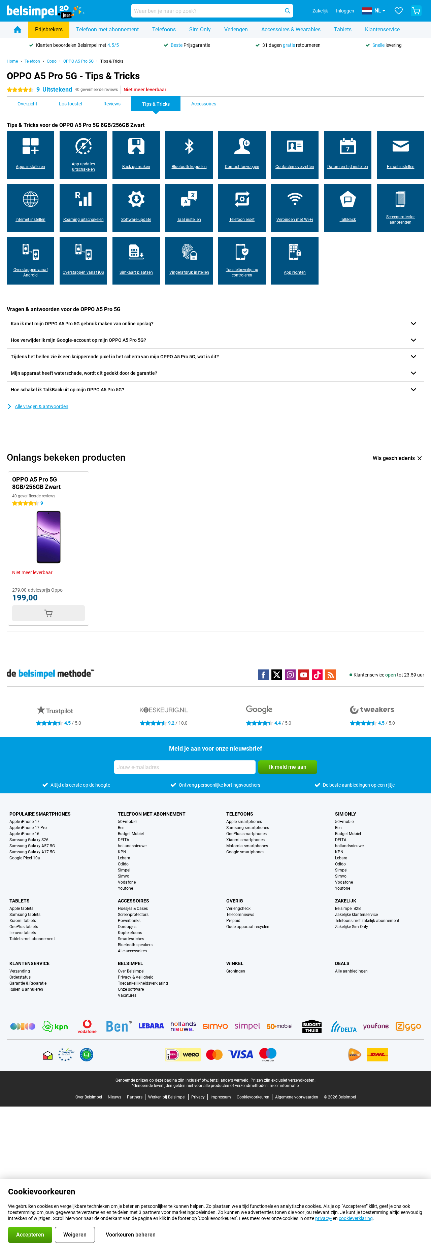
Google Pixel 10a (24, 858)
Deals (342, 963)
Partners (134, 1097)
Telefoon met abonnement (107, 29)
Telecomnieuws (240, 914)
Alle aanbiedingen (351, 971)
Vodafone (127, 882)
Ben (121, 827)
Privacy (198, 1097)
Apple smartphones (244, 821)
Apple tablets (21, 908)
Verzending (19, 971)
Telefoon (32, 61)
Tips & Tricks (111, 61)
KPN (122, 852)
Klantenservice (382, 29)
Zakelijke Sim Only (351, 926)
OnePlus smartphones (246, 833)
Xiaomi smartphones (245, 839)
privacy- (323, 1218)
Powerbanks (129, 920)
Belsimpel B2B (348, 908)
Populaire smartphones (40, 814)
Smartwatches (131, 938)
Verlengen (236, 29)
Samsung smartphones (247, 827)
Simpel (124, 870)
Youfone (125, 888)
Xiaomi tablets (22, 920)
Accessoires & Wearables (291, 29)
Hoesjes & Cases (133, 908)
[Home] (17, 30)
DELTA (123, 839)
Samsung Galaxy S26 (28, 839)
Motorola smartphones (247, 846)
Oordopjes (127, 926)
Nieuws (114, 1097)
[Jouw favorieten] (399, 11)
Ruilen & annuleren (26, 989)
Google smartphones (245, 852)
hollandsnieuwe (132, 846)
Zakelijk (345, 900)
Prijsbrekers (49, 29)
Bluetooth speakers (135, 945)
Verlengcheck (238, 908)
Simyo (123, 876)
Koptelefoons (130, 932)
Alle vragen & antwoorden (41, 406)
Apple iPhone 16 (24, 833)
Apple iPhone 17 (24, 821)
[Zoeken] (287, 10)
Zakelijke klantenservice (356, 914)
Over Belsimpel (131, 971)
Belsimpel (130, 963)
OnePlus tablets (23, 926)
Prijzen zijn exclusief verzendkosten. (283, 1080)
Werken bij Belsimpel (167, 1097)
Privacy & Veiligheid (136, 977)
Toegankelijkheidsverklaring (143, 983)
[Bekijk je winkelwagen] (416, 11)
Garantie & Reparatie (27, 983)
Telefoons (164, 29)
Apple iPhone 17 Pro (28, 827)
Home (12, 61)
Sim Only (200, 29)
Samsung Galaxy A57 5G (32, 846)
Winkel (234, 963)
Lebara (124, 858)
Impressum (220, 1097)
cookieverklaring (356, 1218)
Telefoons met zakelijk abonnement (367, 920)
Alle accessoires (132, 951)
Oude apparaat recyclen (247, 926)
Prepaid (233, 920)
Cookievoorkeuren (253, 1097)
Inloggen (345, 10)
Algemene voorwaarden (296, 1097)
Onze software (131, 989)
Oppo (52, 61)
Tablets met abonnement (32, 938)
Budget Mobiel (131, 833)
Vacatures (127, 995)
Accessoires (133, 900)
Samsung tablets (24, 914)
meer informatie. (285, 1085)
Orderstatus (20, 977)
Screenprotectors (133, 914)
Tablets (343, 29)
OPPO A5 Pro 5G (78, 61)
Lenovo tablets (22, 932)
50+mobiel (127, 821)
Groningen (235, 971)
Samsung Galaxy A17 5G (32, 852)
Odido (123, 864)
